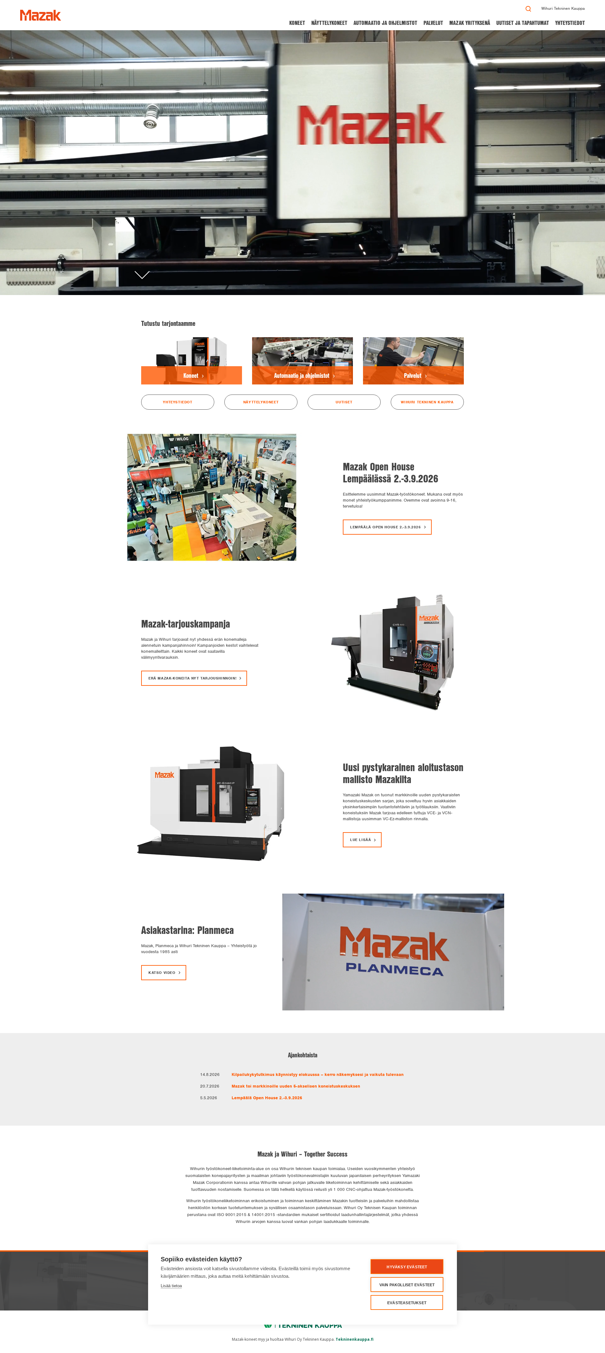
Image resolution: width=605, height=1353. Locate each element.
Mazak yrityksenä (469, 23)
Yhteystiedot (570, 23)
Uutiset (344, 402)
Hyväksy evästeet (407, 1267)
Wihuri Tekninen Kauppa (563, 8)
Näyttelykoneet (329, 23)
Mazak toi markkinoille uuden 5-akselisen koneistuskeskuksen (296, 1086)
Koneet (297, 23)
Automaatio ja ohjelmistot (385, 23)
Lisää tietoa (171, 1285)
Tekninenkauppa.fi (354, 1339)
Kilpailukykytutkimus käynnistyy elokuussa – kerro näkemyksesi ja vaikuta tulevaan (318, 1074)
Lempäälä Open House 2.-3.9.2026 (267, 1097)
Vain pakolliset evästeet (407, 1285)
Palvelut (433, 23)
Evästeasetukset (406, 1303)
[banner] (40, 15)
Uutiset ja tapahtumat (522, 23)
